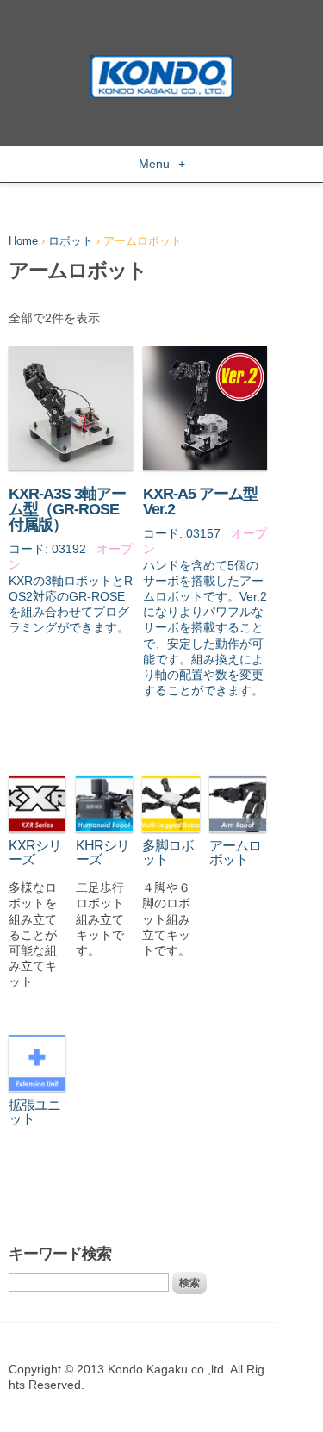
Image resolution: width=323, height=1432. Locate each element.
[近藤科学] (161, 63)
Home (23, 240)
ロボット (70, 240)
